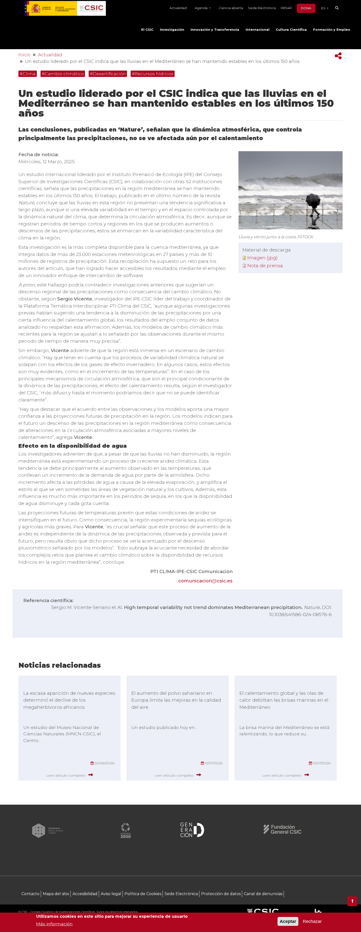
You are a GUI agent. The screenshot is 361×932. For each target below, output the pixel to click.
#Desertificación (108, 73)
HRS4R (286, 8)
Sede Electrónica (262, 8)
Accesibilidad (84, 893)
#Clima (28, 73)
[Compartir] (338, 56)
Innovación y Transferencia (215, 29)
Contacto (30, 893)
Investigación (172, 29)
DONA (306, 8)
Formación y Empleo (331, 29)
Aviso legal (111, 893)
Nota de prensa (265, 265)
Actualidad (178, 8)
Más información (54, 923)
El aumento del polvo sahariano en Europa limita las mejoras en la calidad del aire (176, 700)
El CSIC (147, 29)
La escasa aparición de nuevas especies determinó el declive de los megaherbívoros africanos (69, 700)
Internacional (257, 29)
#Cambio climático (63, 73)
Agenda (201, 8)
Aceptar (288, 921)
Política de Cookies (143, 893)
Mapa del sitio (56, 893)
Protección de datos (221, 893)
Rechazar (312, 921)
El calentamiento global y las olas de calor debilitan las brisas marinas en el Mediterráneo (283, 700)
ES (323, 8)
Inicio (24, 55)
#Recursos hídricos (152, 73)
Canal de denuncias (263, 893)
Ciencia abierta (231, 8)
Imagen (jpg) (262, 258)
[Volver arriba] (352, 901)
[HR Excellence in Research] (317, 912)
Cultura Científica (291, 29)
